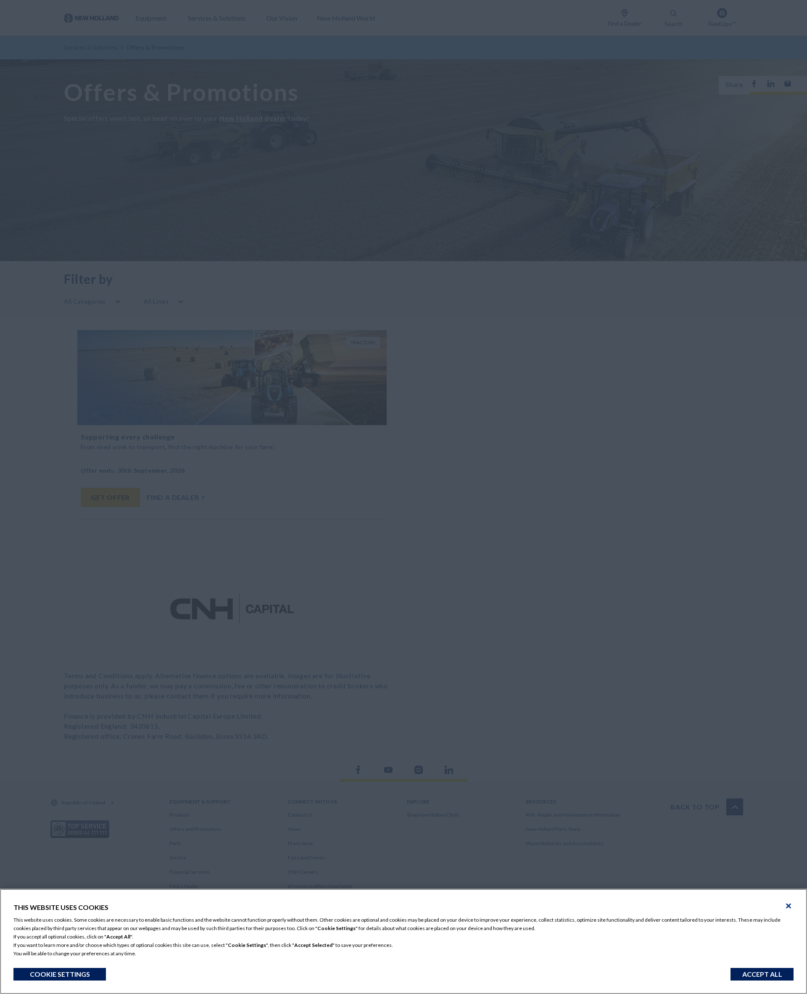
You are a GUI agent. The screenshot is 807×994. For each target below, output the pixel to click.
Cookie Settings (60, 974)
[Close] (788, 906)
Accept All (762, 974)
